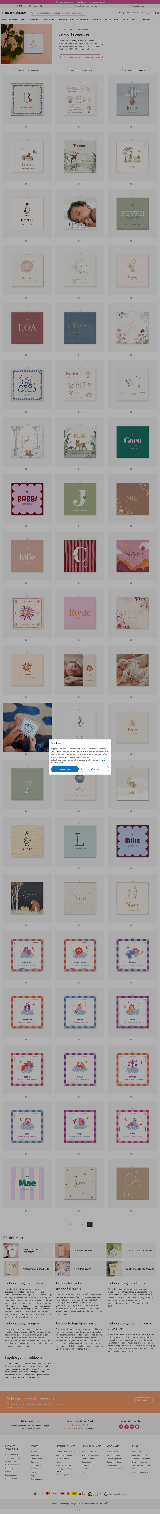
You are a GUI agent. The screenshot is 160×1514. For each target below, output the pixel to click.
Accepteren (65, 769)
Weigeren (95, 769)
